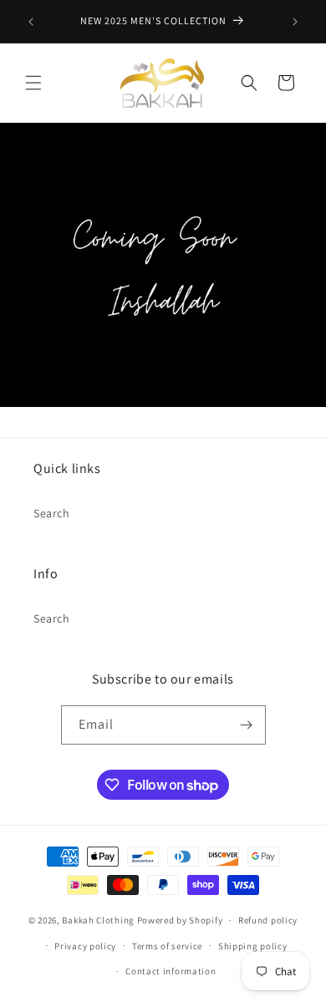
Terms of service (167, 946)
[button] (33, 82)
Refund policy (268, 920)
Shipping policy (253, 946)
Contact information (170, 971)
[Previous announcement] (31, 21)
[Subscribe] (246, 725)
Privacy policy (85, 946)
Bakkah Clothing (98, 920)
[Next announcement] (295, 21)
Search (51, 513)
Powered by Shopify (180, 920)
